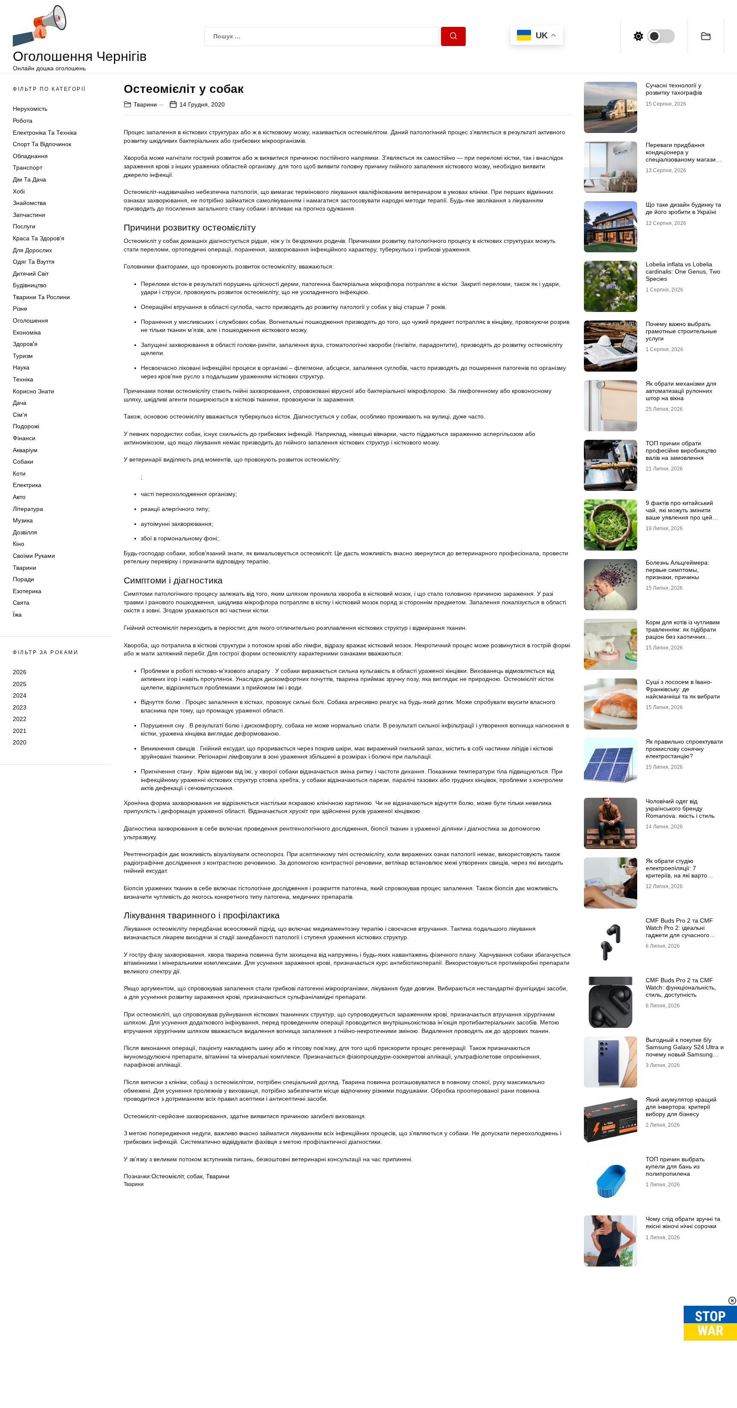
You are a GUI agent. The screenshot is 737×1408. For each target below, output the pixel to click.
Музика (23, 520)
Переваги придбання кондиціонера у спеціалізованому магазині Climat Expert (683, 155)
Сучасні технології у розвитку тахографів (674, 89)
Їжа (17, 614)
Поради (23, 579)
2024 (19, 695)
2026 (19, 672)
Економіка (27, 332)
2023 (19, 707)
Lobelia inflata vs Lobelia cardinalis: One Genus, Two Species (683, 271)
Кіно (18, 543)
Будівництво (29, 285)
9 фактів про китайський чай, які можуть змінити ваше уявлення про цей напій (679, 513)
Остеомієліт (167, 1176)
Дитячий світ (31, 273)
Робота (22, 120)
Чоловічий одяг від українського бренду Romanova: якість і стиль (680, 808)
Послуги (24, 226)
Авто (19, 496)
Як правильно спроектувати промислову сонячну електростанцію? (684, 748)
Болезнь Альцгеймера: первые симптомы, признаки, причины (677, 569)
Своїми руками (34, 555)
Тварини (24, 567)
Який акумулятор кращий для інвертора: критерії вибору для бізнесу (681, 1106)
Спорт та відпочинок (42, 144)
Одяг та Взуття (34, 261)
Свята (21, 602)
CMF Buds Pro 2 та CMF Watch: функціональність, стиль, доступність (681, 987)
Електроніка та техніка (45, 132)
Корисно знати (33, 391)
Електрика (27, 485)
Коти (19, 473)
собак (195, 1176)
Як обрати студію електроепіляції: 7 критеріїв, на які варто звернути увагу (676, 871)
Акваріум (25, 450)
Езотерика (27, 591)
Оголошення (30, 320)
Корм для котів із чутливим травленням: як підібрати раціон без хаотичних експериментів (683, 633)
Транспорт (27, 167)
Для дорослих (32, 250)
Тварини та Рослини (41, 297)
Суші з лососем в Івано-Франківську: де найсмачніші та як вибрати (683, 689)
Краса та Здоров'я (38, 238)
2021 (19, 730)
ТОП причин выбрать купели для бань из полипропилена (675, 1166)
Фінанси (24, 438)
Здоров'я (25, 343)
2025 (19, 683)
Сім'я (20, 414)
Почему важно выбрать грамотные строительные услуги (681, 331)
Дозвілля (25, 532)
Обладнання (30, 156)
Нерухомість (30, 108)
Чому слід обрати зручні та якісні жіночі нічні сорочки (683, 1222)
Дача (19, 402)
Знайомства (29, 202)
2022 (19, 719)
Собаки (23, 461)
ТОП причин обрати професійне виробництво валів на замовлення (681, 450)
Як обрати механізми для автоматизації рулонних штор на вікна (681, 390)
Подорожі (26, 426)
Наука (21, 367)
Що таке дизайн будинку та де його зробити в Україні (683, 208)
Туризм (23, 355)
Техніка (23, 379)
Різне (20, 308)
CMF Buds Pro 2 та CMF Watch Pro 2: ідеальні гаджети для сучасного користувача (679, 931)
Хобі (19, 191)
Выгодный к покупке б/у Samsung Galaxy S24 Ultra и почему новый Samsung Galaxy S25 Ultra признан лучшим (685, 1054)
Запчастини (29, 214)
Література (28, 508)
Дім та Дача (29, 179)
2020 (19, 742)
